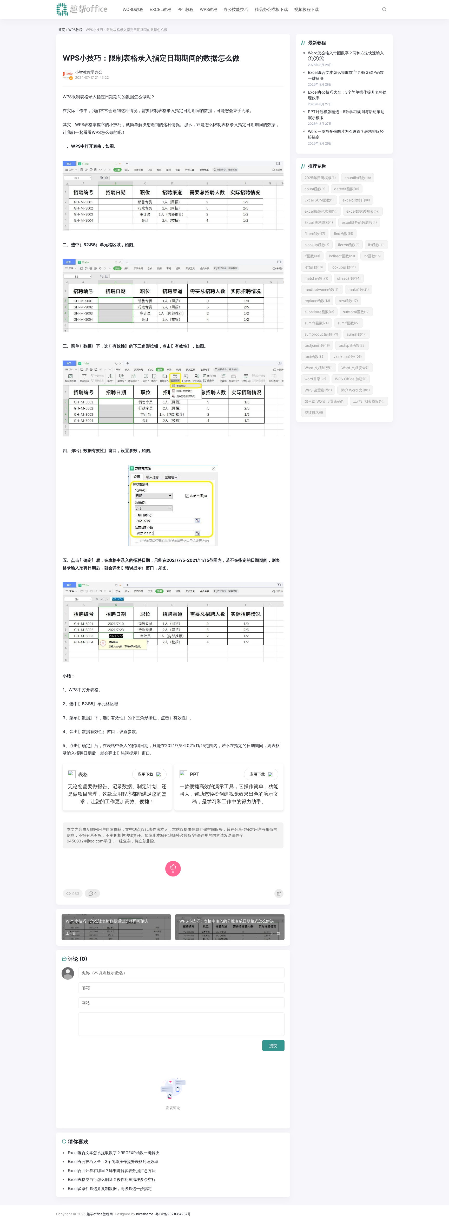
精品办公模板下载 (271, 9)
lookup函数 (344, 267)
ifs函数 (376, 245)
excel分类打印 (356, 200)
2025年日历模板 (320, 177)
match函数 (316, 278)
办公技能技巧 (235, 9)
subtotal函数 (356, 312)
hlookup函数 (317, 245)
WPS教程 (208, 9)
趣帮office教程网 (100, 1214)
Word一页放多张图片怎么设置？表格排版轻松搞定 (346, 134)
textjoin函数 (317, 345)
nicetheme (144, 1214)
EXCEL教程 (160, 9)
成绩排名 (314, 412)
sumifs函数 (317, 323)
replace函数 (317, 300)
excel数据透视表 (362, 211)
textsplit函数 (352, 345)
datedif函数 (346, 189)
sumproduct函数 (321, 334)
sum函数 (357, 334)
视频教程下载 (306, 9)
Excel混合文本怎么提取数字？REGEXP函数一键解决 (346, 75)
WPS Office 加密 (350, 379)
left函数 (314, 267)
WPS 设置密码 (318, 390)
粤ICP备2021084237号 (173, 1214)
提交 (273, 1045)
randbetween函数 (322, 289)
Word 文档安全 (355, 367)
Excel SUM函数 (319, 200)
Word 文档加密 (319, 367)
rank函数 (358, 289)
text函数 (315, 356)
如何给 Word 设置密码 (325, 401)
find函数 (343, 233)
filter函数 (315, 233)
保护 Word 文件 (355, 390)
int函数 (372, 256)
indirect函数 (342, 256)
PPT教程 (185, 9)
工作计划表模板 (369, 401)
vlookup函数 (347, 356)
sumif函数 (349, 323)
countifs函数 (358, 177)
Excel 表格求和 (319, 222)
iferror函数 (348, 245)
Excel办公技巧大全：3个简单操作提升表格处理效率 (347, 95)
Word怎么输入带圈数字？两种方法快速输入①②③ (346, 55)
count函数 (315, 189)
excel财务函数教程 (359, 222)
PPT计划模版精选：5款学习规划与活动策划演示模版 (346, 114)
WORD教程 (133, 9)
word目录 (315, 379)
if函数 (312, 256)
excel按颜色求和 (321, 211)
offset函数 (348, 278)
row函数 (348, 300)
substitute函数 (319, 312)
